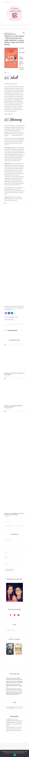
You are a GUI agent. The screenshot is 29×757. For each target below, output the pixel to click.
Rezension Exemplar (9, 319)
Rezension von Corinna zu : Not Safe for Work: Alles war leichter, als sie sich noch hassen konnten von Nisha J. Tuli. (14, 693)
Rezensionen (9, 32)
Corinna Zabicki (12, 330)
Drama (6, 317)
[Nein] (27, 753)
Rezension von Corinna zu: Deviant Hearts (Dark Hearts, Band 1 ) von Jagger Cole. (14, 685)
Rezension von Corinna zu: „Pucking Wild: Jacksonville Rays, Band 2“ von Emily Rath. (14, 682)
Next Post (20, 525)
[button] (6, 313)
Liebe (17, 317)
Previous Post (9, 525)
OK (15, 755)
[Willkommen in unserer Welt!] (14, 601)
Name (5, 552)
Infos (8, 72)
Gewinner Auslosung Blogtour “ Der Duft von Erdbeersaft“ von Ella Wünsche (14, 514)
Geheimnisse (11, 317)
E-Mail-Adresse (7, 558)
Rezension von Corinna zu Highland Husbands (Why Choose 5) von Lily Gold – (14, 679)
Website (5, 563)
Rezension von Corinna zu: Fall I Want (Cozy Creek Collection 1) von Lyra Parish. (14, 689)
